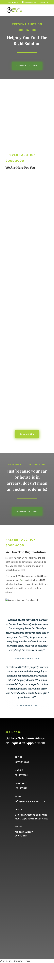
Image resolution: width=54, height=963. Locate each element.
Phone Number (19, 871)
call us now (20, 233)
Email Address (19, 885)
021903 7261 (22, 762)
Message (16, 914)
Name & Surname (21, 856)
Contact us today (27, 66)
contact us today (27, 511)
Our (21, 580)
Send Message (23, 933)
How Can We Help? (21, 900)
